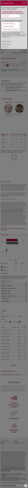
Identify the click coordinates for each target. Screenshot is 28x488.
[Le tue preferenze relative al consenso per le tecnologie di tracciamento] (25, 485)
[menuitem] (11, 16)
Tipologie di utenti (6, 41)
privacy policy (5, 46)
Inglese (24, 3)
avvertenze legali (6, 44)
